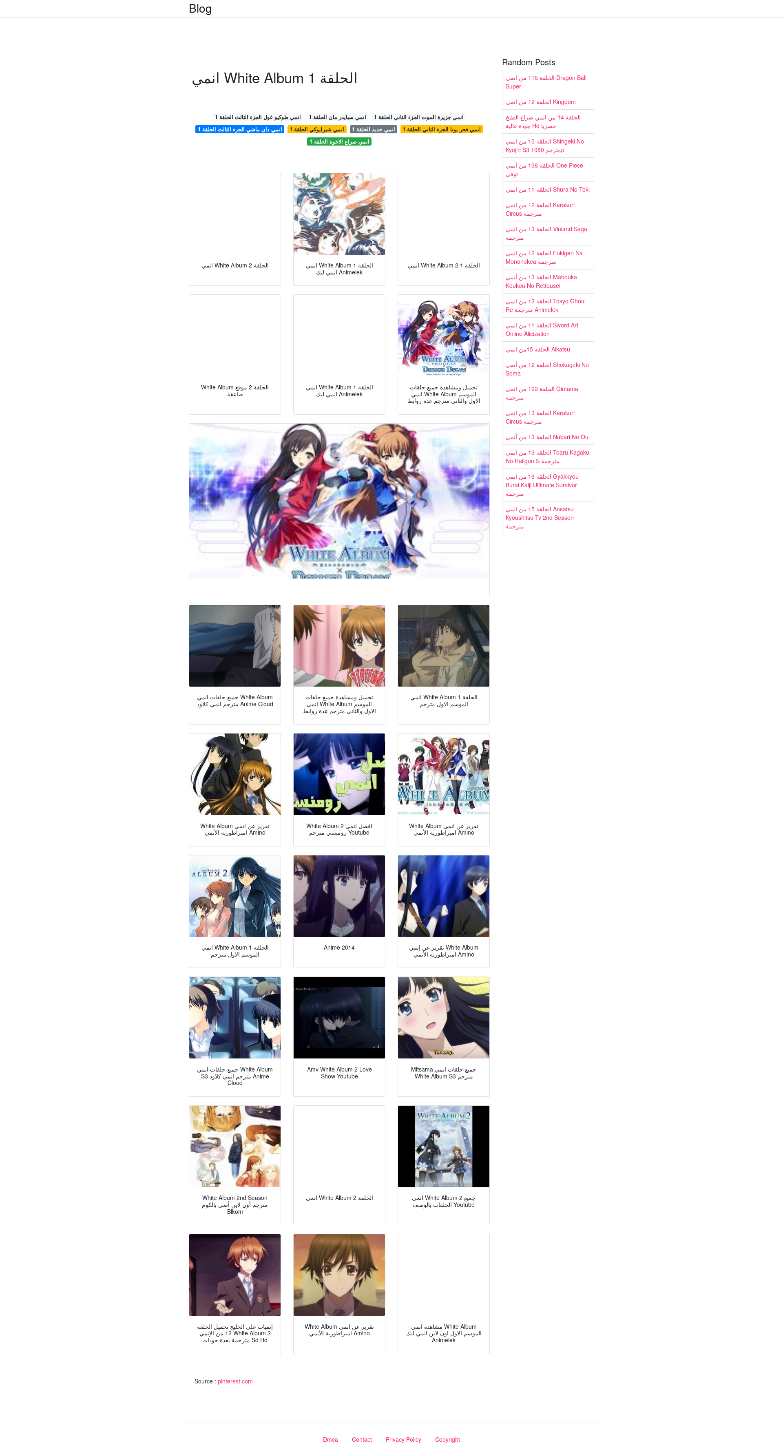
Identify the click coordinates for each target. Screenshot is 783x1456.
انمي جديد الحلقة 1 (373, 129)
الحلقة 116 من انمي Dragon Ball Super (546, 81)
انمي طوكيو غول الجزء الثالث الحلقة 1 (258, 117)
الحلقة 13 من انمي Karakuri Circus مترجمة (540, 417)
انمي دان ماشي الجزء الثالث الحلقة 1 (240, 129)
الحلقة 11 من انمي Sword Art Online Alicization (542, 329)
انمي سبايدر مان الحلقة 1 (337, 117)
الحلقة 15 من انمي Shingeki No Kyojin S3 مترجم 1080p (545, 145)
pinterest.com (235, 1381)
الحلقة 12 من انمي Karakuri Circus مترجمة (540, 209)
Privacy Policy (403, 1439)
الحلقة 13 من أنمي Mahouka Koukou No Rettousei (541, 281)
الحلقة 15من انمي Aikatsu (538, 349)
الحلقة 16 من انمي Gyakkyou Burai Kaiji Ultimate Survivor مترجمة (542, 484)
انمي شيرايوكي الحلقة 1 (317, 129)
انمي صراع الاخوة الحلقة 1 (339, 141)
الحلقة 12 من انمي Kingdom (541, 101)
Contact (362, 1439)
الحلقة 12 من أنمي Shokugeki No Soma (547, 368)
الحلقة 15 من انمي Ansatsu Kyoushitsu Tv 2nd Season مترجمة (540, 517)
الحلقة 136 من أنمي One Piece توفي (544, 169)
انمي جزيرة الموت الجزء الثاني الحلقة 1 (419, 117)
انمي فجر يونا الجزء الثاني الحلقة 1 (442, 129)
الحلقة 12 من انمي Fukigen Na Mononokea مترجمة (544, 257)
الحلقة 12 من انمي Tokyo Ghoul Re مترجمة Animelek (546, 305)
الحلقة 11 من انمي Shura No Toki (548, 189)
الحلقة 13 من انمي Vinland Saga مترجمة (546, 233)
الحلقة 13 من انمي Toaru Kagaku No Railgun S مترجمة (547, 456)
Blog (200, 8)
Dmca (330, 1439)
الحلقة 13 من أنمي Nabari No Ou (547, 437)
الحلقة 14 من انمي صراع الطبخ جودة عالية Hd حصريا (543, 121)
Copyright (447, 1439)
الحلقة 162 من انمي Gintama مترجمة (542, 392)
